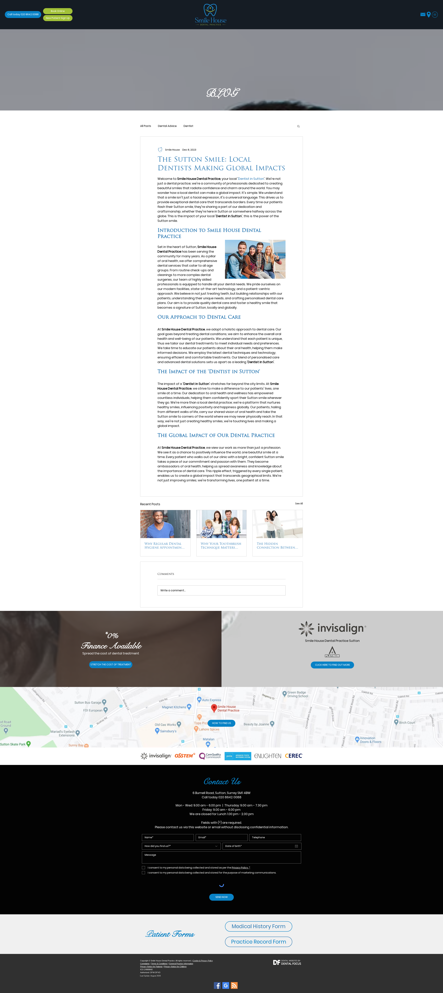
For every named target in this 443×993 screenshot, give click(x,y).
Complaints (145, 964)
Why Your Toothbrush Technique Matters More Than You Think (221, 546)
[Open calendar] (296, 846)
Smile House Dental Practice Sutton (332, 641)
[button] (435, 15)
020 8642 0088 (229, 797)
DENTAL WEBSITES (289, 960)
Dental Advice (167, 126)
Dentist (188, 126)
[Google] (225, 985)
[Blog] (217, 985)
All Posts (145, 126)
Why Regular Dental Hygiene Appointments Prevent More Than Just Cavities (164, 546)
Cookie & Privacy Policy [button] (203, 961)
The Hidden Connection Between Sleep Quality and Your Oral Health (277, 546)
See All (299, 503)
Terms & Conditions (159, 964)
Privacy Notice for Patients (151, 967)
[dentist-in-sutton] (165, 524)
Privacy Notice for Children (175, 967)
